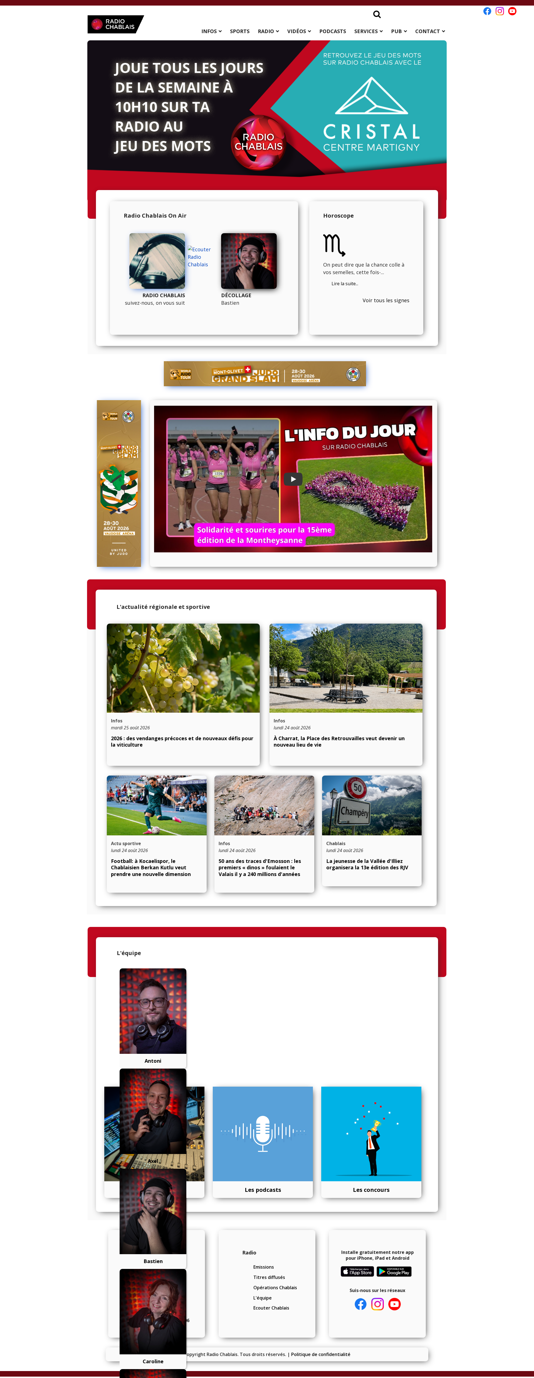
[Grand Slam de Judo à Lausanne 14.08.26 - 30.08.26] (265, 373)
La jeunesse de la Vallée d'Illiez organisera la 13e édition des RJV (367, 864)
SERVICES (366, 31)
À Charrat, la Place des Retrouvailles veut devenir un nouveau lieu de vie (339, 741)
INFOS (209, 31)
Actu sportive (126, 843)
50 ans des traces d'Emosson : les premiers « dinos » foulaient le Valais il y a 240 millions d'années (260, 867)
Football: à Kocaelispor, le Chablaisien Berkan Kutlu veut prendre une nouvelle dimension (151, 867)
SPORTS (239, 31)
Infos (116, 721)
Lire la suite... (345, 283)
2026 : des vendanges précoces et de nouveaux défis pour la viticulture (182, 741)
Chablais (335, 843)
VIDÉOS (296, 31)
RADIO (266, 31)
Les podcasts (263, 1190)
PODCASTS (332, 31)
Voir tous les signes (386, 300)
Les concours (371, 1190)
